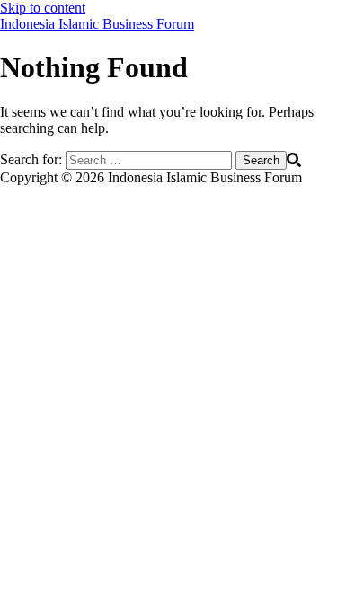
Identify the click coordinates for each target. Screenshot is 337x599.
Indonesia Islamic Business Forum (97, 23)
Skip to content (42, 7)
